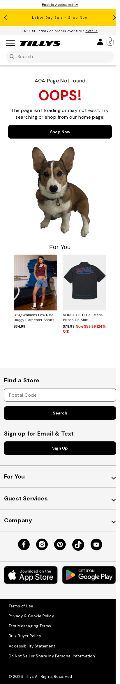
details (91, 31)
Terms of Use (21, 606)
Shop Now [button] (60, 131)
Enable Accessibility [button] (60, 4)
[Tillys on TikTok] (78, 545)
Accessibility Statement (32, 646)
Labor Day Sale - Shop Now (60, 17)
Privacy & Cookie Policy (31, 616)
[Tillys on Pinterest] (60, 544)
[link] (111, 41)
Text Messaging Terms (30, 625)
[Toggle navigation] (10, 43)
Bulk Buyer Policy (25, 635)
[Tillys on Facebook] (24, 544)
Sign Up (60, 448)
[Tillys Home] (40, 43)
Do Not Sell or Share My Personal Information (52, 656)
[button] (110, 287)
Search (60, 413)
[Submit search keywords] (12, 56)
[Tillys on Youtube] (96, 544)
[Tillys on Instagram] (42, 544)
